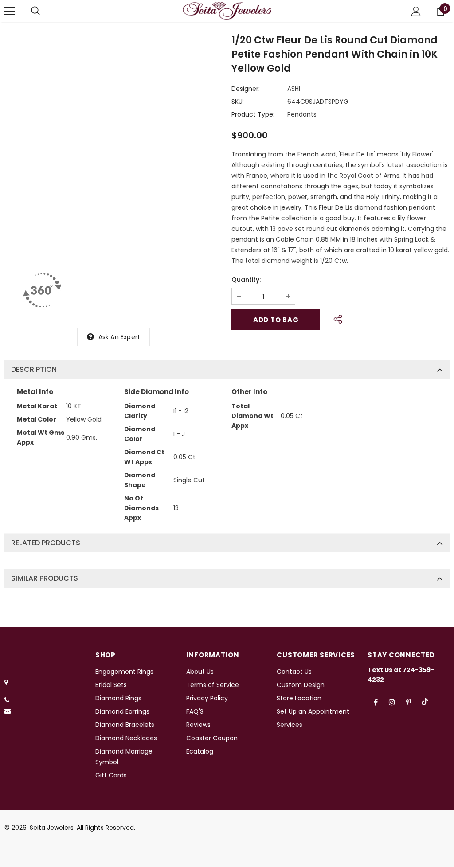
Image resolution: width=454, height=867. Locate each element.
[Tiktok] (425, 702)
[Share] (335, 318)
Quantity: (246, 279)
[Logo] (227, 11)
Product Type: (252, 114)
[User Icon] (416, 11)
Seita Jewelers (52, 827)
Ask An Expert (119, 336)
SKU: (237, 101)
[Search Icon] (35, 11)
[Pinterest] (408, 702)
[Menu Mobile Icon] (9, 11)
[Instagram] (392, 702)
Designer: (245, 88)
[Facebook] (376, 702)
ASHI (293, 88)
